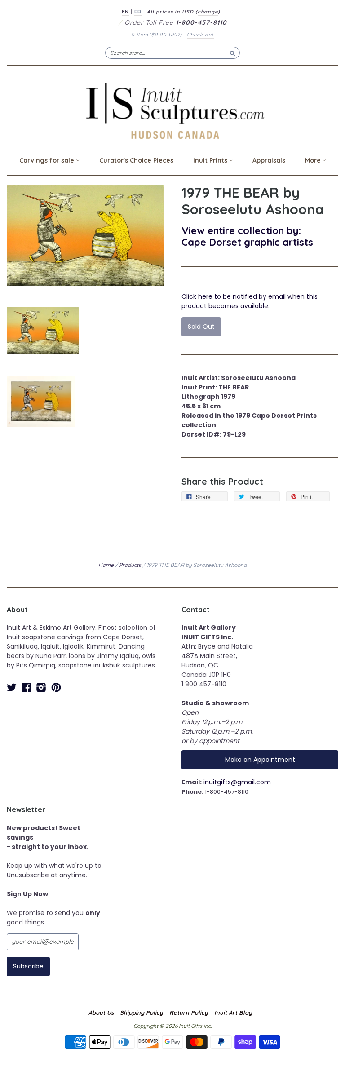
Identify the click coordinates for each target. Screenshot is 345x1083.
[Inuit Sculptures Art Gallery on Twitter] (12, 687)
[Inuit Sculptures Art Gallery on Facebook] (26, 687)
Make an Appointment (260, 759)
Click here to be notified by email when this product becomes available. (249, 301)
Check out (200, 34)
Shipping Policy (141, 1012)
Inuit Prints (211, 160)
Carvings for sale (47, 160)
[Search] (232, 52)
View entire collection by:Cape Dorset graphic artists (247, 236)
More (314, 160)
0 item (156, 34)
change (208, 12)
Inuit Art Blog (233, 1012)
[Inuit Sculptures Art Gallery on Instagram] (41, 687)
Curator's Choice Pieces (136, 160)
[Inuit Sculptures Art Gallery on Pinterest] (56, 687)
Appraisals (268, 160)
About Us (101, 1012)
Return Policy (188, 1012)
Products (130, 564)
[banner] (172, 110)
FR (138, 12)
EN (125, 12)
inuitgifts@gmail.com (237, 782)
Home (106, 564)
